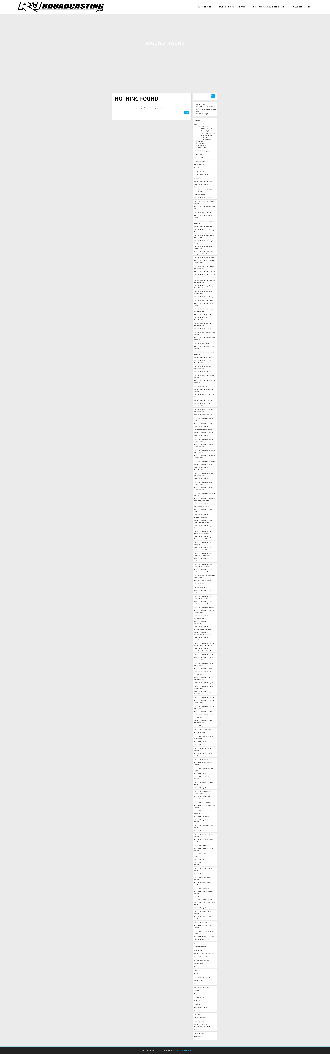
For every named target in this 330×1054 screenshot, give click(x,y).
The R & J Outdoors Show (201, 987)
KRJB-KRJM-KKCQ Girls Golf (202, 372)
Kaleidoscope (198, 1036)
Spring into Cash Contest (201, 960)
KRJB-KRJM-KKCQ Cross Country (204, 226)
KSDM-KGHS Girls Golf (200, 922)
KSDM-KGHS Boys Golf (200, 908)
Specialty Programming (201, 946)
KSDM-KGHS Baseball (200, 859)
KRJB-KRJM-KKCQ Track (201, 386)
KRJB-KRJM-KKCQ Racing (202, 587)
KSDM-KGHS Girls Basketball (202, 802)
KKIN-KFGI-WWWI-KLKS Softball (203, 668)
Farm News (200, 141)
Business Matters (199, 980)
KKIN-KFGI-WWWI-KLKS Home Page (268, 7)
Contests (196, 990)
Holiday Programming (200, 1007)
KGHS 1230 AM (198, 1001)
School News (201, 143)
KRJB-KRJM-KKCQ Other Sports (203, 400)
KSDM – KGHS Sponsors (201, 158)
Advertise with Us (199, 1021)
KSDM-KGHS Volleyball (201, 759)
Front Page (197, 967)
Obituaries (197, 994)
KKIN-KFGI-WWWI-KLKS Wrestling (204, 607)
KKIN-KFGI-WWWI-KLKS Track (203, 711)
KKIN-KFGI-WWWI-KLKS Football (204, 436)
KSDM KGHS (197, 897)
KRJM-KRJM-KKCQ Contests (202, 580)
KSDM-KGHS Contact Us (204, 899)
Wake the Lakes (198, 1011)
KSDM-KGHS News (199, 732)
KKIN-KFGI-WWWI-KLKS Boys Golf (204, 683)
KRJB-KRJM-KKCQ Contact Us (203, 977)
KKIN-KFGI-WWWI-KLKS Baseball (204, 654)
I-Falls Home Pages (300, 7)
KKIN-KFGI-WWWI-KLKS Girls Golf (204, 697)
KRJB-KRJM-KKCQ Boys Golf (202, 357)
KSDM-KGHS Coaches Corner (202, 729)
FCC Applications (199, 171)
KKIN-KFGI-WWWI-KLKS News (203, 423)
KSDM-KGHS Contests (200, 741)
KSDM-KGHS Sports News (201, 726)
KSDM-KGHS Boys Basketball (202, 788)
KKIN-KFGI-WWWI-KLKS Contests (204, 432)
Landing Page (204, 7)
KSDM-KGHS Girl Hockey (201, 831)
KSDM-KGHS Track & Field (201, 845)
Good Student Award (200, 984)
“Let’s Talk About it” (200, 1033)
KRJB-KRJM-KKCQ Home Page (232, 7)
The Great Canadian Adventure (203, 957)
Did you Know (198, 154)
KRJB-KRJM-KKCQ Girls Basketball (204, 271)
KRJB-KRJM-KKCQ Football (202, 198)
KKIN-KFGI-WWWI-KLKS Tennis (203, 464)
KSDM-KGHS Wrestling (201, 773)
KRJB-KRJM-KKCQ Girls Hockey (203, 300)
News (195, 124)
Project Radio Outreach (201, 174)
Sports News (198, 168)
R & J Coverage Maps (200, 1017)
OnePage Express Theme (184, 1050)
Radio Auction (198, 1030)
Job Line (196, 974)
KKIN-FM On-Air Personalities (203, 415)
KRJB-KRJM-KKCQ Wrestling (202, 314)
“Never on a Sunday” (200, 161)
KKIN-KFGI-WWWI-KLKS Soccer (203, 479)
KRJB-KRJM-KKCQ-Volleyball (203, 212)
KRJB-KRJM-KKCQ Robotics (202, 584)
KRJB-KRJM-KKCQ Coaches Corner (204, 940)
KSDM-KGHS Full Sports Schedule (204, 936)
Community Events (203, 127)
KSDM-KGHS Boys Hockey (201, 816)
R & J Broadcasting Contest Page (204, 953)
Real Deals (197, 1004)
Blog (195, 970)
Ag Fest (196, 943)
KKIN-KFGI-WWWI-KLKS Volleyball (204, 461)
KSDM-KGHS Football (200, 745)
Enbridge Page (198, 963)
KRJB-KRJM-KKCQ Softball (202, 343)
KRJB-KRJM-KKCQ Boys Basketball (204, 257)
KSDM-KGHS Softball (200, 874)
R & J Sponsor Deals (200, 164)
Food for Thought (199, 997)
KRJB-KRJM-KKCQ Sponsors (202, 151)
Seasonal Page (198, 950)
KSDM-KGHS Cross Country (202, 888)
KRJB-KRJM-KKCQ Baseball (202, 329)
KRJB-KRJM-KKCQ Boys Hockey (203, 297)
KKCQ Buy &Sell (198, 1014)
